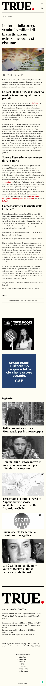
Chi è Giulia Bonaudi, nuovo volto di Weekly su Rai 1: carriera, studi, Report (20, 569)
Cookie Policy (23, 671)
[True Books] (18, 348)
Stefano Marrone (28, 613)
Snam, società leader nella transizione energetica (19, 533)
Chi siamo (23, 657)
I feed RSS (23, 661)
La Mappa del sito (23, 659)
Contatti (23, 666)
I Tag (23, 664)
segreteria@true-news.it (25, 634)
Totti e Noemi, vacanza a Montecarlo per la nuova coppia (23, 429)
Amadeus (7, 182)
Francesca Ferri (16, 613)
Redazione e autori (23, 654)
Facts (10, 16)
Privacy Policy (23, 669)
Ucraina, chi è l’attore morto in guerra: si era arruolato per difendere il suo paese (22, 465)
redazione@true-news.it (17, 625)
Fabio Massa (22, 609)
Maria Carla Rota (16, 616)
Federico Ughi (29, 616)
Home (4, 16)
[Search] (42, 8)
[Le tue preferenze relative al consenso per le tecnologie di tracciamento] (42, 682)
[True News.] (18, 6)
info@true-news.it (33, 646)
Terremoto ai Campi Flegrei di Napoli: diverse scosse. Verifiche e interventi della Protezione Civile (22, 503)
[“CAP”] (19, 371)
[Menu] (42, 4)
